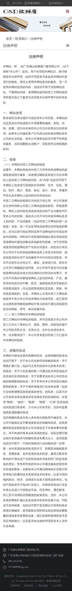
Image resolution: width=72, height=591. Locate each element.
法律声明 (36, 38)
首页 (9, 38)
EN (19, 3)
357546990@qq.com (18, 567)
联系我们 (21, 38)
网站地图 (43, 585)
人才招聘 (57, 585)
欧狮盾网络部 (53, 580)
